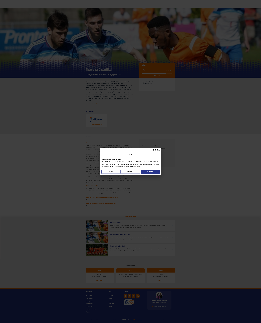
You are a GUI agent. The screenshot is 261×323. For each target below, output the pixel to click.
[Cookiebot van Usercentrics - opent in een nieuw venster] (154, 150)
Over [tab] (151, 154)
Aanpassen (129, 171)
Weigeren (111, 171)
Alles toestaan (150, 171)
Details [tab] (130, 154)
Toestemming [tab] (110, 154)
